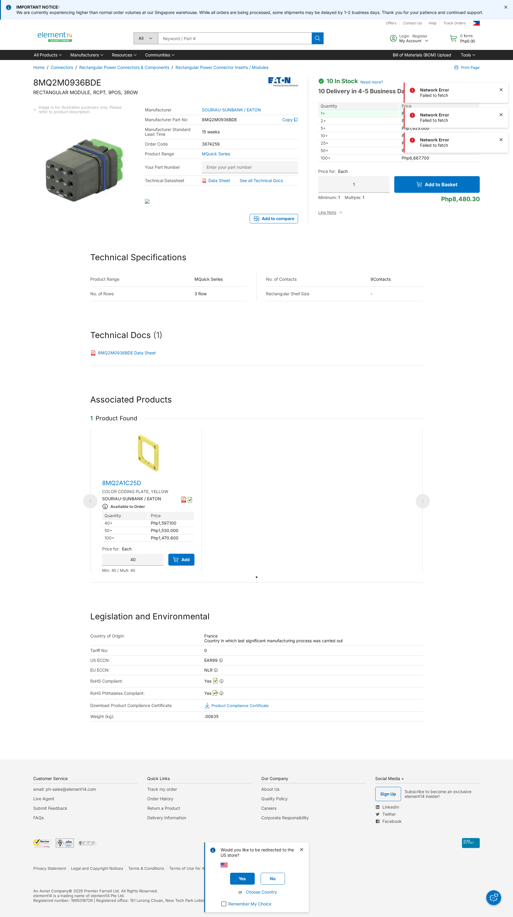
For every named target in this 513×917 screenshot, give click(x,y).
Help (432, 23)
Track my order (162, 789)
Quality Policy (274, 798)
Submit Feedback (50, 808)
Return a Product (163, 808)
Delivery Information (166, 817)
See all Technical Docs (261, 180)
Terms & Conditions (146, 868)
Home (39, 67)
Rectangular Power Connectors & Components (124, 67)
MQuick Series (216, 153)
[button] (47, 55)
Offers (391, 23)
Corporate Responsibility (285, 817)
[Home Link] (55, 38)
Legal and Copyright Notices (97, 868)
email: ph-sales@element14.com (64, 789)
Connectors (62, 67)
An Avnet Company (51, 890)
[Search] (318, 38)
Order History (160, 798)
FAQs (38, 817)
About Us (270, 789)
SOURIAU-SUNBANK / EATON (231, 110)
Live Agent (43, 798)
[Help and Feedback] (493, 897)
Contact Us (412, 23)
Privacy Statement (49, 868)
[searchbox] (235, 38)
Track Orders (455, 23)
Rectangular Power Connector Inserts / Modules (221, 67)
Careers (268, 808)
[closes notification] (506, 7)
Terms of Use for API (188, 868)
